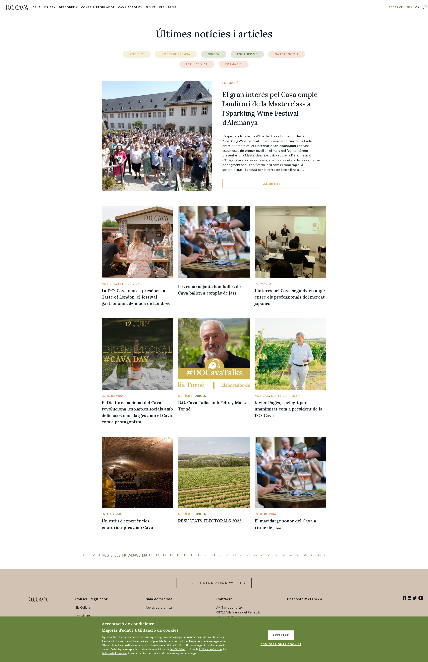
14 (164, 555)
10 (136, 555)
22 (220, 555)
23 (227, 555)
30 (277, 555)
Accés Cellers (400, 7)
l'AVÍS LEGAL (177, 649)
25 (241, 555)
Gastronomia (287, 54)
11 (143, 555)
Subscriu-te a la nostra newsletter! (214, 583)
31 (284, 555)
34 (305, 555)
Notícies (136, 54)
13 (157, 555)
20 (206, 555)
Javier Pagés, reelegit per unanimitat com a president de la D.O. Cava (289, 409)
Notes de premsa (159, 607)
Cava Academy (130, 7)
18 (192, 555)
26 (248, 555)
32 (291, 555)
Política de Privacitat (114, 653)
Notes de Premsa (176, 54)
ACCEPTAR (281, 635)
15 (171, 555)
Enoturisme (247, 54)
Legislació (82, 615)
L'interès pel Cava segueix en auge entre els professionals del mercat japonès (290, 297)
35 (312, 555)
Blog (172, 7)
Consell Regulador (98, 7)
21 (213, 555)
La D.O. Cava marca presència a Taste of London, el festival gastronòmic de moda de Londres (136, 297)
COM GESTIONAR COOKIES (280, 644)
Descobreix (68, 7)
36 (319, 555)
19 (199, 555)
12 (150, 555)
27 (255, 555)
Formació (233, 64)
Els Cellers (155, 7)
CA (417, 7)
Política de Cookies (210, 649)
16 (178, 555)
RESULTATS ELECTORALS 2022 (209, 521)
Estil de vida (197, 64)
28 (262, 555)
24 (234, 555)
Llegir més (271, 183)
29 (270, 555)
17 (185, 555)
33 (298, 555)
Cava (36, 7)
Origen (50, 7)
